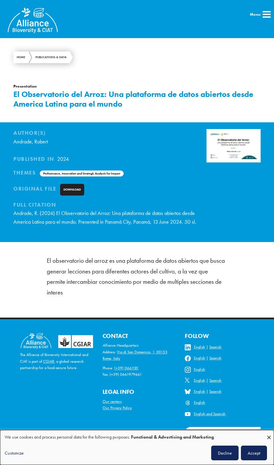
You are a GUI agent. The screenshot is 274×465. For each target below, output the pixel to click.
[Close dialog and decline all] (269, 434)
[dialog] (137, 447)
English (199, 347)
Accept (254, 453)
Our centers (112, 401)
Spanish (215, 347)
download (72, 190)
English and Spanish (210, 414)
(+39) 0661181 (126, 368)
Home (21, 57)
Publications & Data (50, 57)
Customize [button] (14, 453)
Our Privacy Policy (117, 408)
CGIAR (48, 361)
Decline (225, 453)
